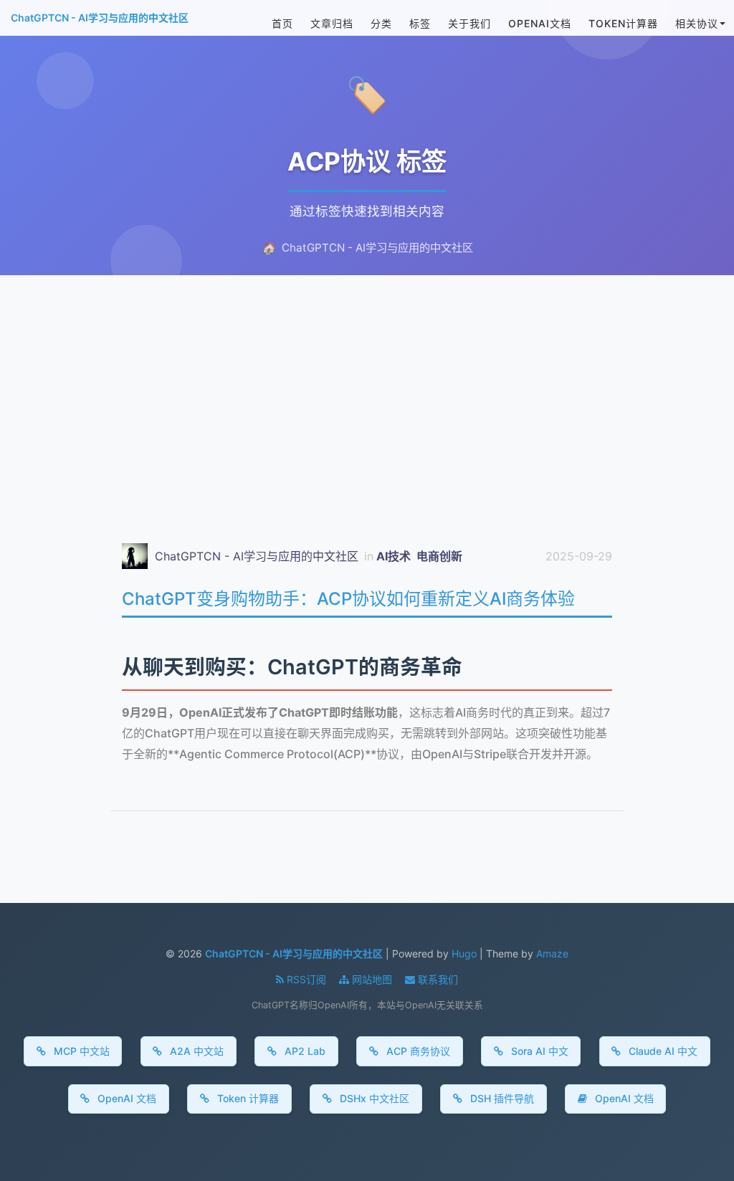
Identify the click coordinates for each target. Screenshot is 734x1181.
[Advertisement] (367, 387)
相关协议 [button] (696, 23)
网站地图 (372, 979)
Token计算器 (623, 23)
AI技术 (395, 556)
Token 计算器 (246, 1098)
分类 (381, 23)
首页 (282, 23)
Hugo (464, 953)
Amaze (552, 953)
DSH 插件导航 (500, 1098)
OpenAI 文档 (125, 1098)
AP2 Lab (303, 1051)
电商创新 (439, 556)
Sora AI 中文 (538, 1051)
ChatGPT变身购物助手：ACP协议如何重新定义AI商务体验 (348, 598)
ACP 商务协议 (416, 1051)
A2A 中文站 (195, 1051)
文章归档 (331, 23)
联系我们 (436, 979)
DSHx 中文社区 (373, 1098)
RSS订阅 (306, 979)
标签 (420, 23)
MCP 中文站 (80, 1051)
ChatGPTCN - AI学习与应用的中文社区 (100, 17)
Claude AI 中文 (661, 1051)
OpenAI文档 (539, 23)
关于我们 (469, 23)
